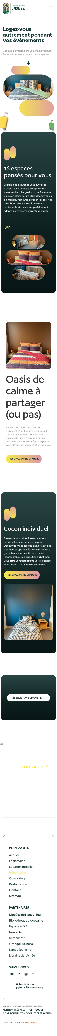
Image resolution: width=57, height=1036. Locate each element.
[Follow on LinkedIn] (19, 974)
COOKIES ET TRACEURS (39, 1013)
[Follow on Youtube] (12, 974)
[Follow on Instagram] (26, 974)
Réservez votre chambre (24, 458)
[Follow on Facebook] (33, 974)
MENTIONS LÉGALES (14, 1009)
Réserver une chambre (26, 697)
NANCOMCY (30, 1022)
